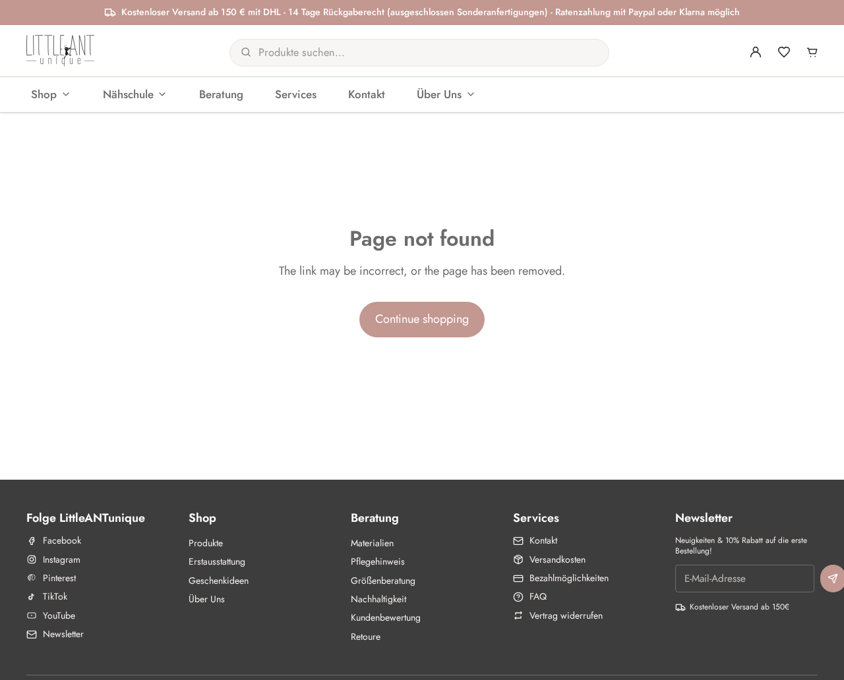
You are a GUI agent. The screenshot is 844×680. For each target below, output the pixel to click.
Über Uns (439, 93)
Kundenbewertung (386, 617)
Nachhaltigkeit (378, 599)
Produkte (206, 543)
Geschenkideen (219, 580)
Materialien (372, 543)
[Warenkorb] (812, 52)
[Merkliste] (784, 52)
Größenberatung (383, 580)
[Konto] (755, 52)
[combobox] (405, 52)
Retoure (365, 636)
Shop (44, 93)
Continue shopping (422, 318)
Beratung (221, 93)
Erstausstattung (217, 561)
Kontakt (366, 93)
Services (295, 93)
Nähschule (128, 93)
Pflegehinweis (378, 561)
